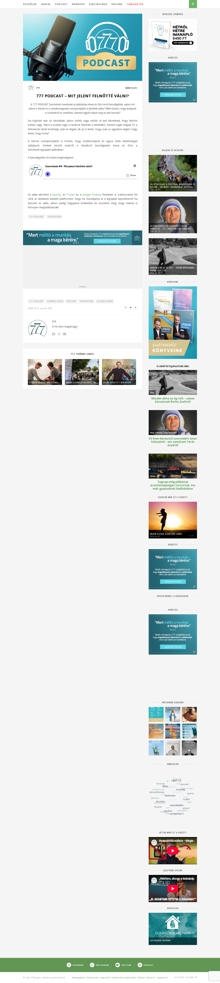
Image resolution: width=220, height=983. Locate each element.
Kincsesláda (98, 4)
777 (38, 87)
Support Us (162, 977)
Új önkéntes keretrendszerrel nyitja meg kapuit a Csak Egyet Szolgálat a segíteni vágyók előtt (45, 382)
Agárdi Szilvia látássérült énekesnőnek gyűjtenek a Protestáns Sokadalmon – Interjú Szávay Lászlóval (82, 382)
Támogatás (135, 4)
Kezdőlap (30, 4)
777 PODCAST (36, 217)
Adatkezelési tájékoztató (123, 977)
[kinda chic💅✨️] (189, 714)
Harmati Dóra (55, 301)
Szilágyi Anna (105, 301)
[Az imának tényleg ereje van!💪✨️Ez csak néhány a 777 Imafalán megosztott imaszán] (156, 714)
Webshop (78, 4)
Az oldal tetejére (185, 977)
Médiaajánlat (78, 977)
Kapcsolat (105, 977)
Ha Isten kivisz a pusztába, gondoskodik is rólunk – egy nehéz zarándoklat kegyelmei (172, 185)
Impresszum (92, 977)
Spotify (56, 194)
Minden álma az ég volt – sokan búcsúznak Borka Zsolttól (172, 269)
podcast (72, 301)
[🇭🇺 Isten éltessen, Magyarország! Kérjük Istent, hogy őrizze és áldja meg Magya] (172, 731)
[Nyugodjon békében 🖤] (189, 747)
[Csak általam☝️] (172, 714)
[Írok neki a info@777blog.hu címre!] (64, 334)
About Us (150, 977)
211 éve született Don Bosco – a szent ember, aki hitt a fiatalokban (119, 382)
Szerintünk (54, 217)
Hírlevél (141, 977)
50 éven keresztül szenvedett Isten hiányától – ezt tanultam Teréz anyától (170, 227)
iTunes (70, 194)
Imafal (46, 4)
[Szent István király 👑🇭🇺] (189, 731)
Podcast (61, 4)
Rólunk (116, 4)
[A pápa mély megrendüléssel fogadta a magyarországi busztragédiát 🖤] (172, 747)
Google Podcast (91, 194)
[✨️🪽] (156, 731)
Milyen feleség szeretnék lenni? (166, 533)
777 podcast (36, 301)
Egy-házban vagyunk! (160, 940)
